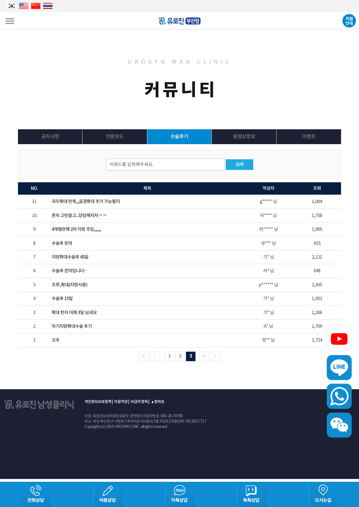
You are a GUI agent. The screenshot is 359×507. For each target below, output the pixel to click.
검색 (239, 164)
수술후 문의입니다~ (69, 270)
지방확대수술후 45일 (70, 257)
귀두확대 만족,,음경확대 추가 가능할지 (86, 201)
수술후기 (179, 137)
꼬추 (55, 340)
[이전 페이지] (155, 356)
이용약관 (121, 402)
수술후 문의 (62, 243)
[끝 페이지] (215, 356)
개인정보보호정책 (97, 402)
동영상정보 (244, 137)
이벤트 (309, 137)
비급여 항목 (139, 402)
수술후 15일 (62, 298)
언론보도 (115, 137)
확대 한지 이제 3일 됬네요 (74, 312)
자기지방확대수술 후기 (72, 326)
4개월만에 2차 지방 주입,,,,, (76, 229)
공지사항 (50, 137)
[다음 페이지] (204, 356)
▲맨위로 (157, 402)
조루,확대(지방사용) (69, 284)
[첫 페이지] (143, 356)
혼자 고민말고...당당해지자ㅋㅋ (79, 215)
